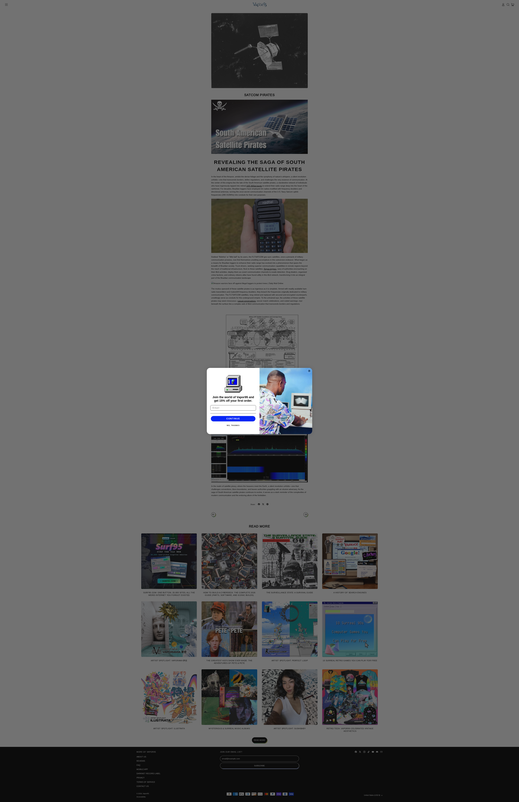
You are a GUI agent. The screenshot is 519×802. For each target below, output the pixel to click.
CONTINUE (233, 418)
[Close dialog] (309, 370)
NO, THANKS (233, 425)
